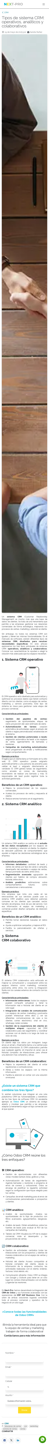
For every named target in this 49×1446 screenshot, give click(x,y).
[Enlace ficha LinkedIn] (18, 1440)
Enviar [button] (24, 1410)
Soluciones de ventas (13, 1426)
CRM (6, 12)
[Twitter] (11, 1440)
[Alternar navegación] (43, 4)
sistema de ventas (10, 1429)
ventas (22, 1429)
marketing (34, 1426)
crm (25, 1426)
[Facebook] (4, 1440)
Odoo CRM (18, 1102)
